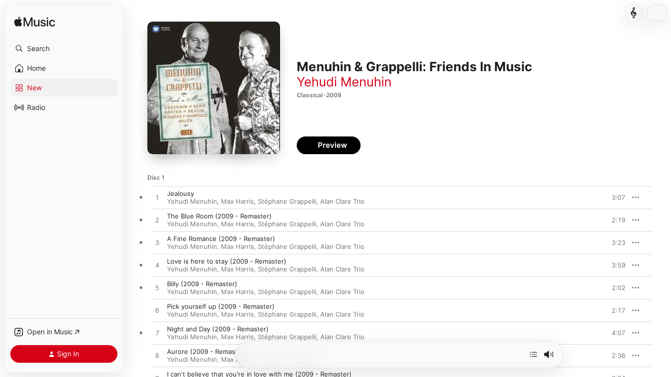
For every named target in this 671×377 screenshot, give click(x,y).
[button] (64, 48)
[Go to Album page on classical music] (634, 13)
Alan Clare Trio (342, 201)
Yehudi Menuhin (344, 81)
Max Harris (237, 201)
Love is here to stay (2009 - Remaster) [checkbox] (226, 261)
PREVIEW (614, 197)
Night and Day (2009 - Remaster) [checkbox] (218, 329)
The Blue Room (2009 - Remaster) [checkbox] (219, 216)
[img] (34, 22)
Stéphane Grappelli (287, 201)
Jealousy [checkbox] (180, 193)
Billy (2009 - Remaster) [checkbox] (202, 284)
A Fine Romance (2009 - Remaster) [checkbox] (221, 238)
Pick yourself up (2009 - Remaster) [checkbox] (221, 306)
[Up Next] (533, 354)
